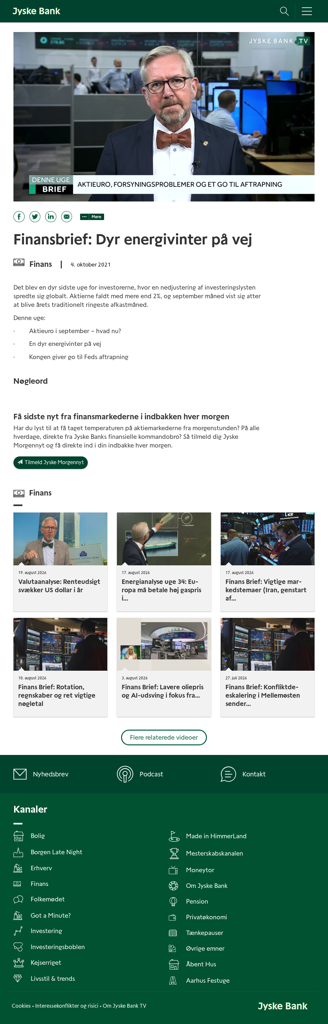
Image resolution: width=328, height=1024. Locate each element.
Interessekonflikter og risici (66, 1006)
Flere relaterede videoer (164, 737)
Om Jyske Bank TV (124, 1006)
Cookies (21, 1006)
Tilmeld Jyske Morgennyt (53, 462)
